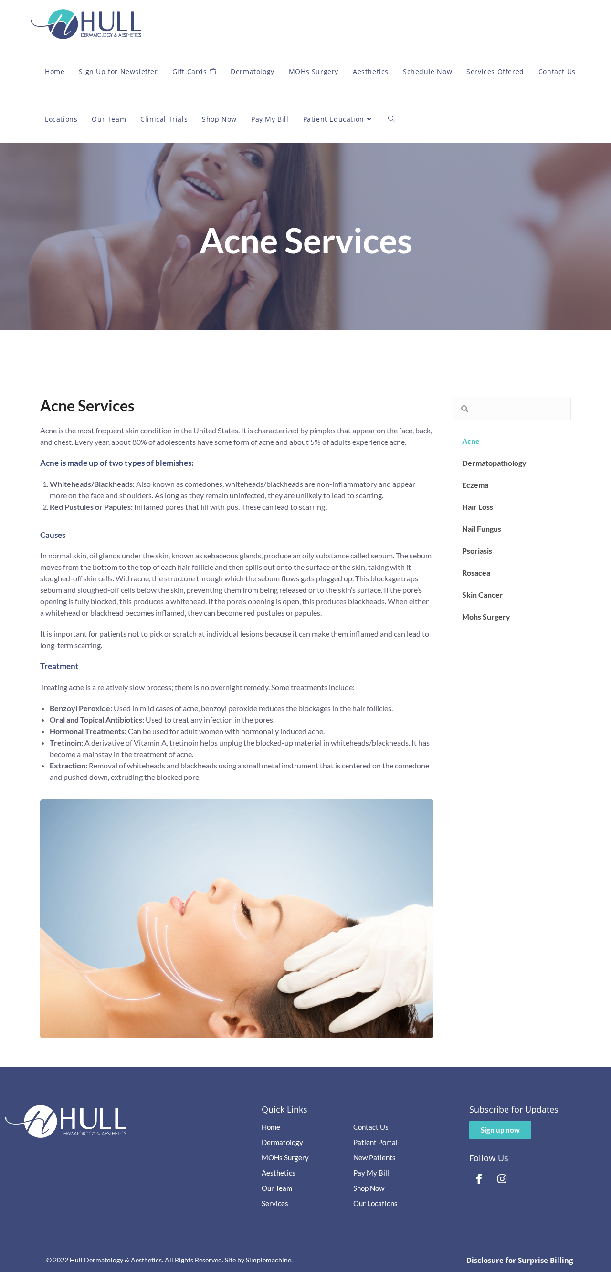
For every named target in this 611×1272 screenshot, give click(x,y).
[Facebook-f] (478, 1178)
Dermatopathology (494, 462)
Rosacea (476, 572)
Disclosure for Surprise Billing (519, 1260)
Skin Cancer (482, 594)
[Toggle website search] (391, 119)
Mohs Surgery (486, 616)
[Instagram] (501, 1178)
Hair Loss (477, 506)
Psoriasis (477, 550)
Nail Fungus (481, 528)
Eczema (475, 484)
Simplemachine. (269, 1260)
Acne (471, 440)
